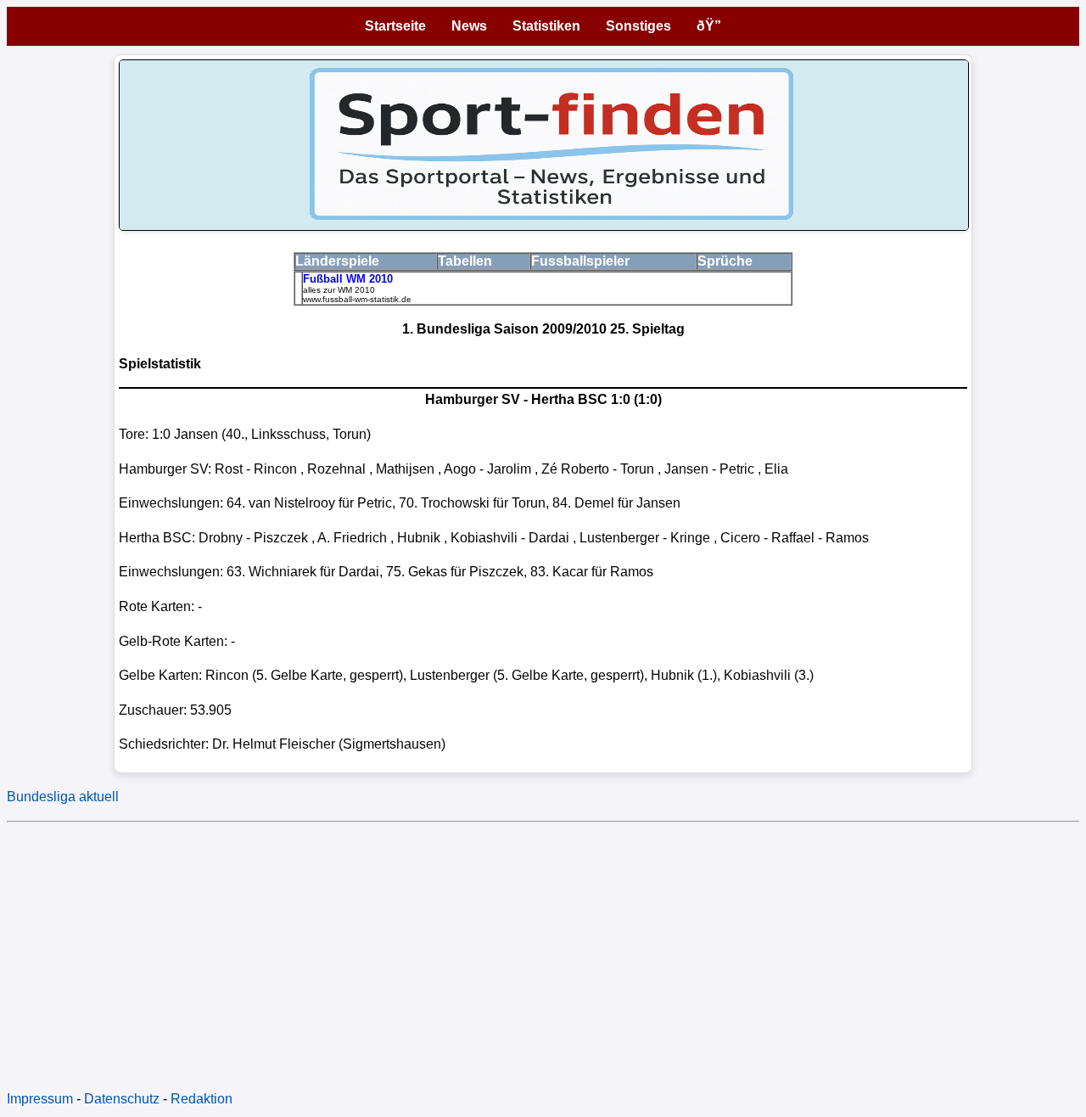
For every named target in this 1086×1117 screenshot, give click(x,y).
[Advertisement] (516, 948)
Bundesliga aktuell (63, 796)
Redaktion (201, 1099)
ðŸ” (709, 26)
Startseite (395, 26)
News (469, 26)
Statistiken (546, 26)
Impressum (40, 1099)
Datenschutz (122, 1099)
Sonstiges (638, 26)
